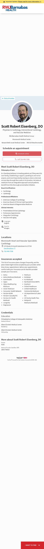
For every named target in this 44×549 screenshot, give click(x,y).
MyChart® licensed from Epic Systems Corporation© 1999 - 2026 (22, 360)
